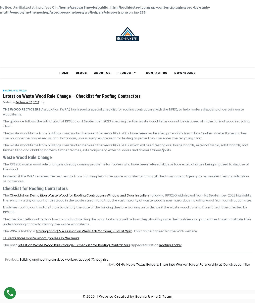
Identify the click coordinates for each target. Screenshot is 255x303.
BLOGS (81, 73)
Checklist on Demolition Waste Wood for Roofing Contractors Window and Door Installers (80, 195)
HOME (64, 73)
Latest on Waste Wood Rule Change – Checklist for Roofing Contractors (74, 245)
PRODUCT (125, 73)
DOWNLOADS (185, 73)
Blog (6, 90)
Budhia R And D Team (153, 296)
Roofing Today (18, 90)
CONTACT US (156, 73)
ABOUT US (102, 73)
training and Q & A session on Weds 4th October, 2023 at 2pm (84, 231)
